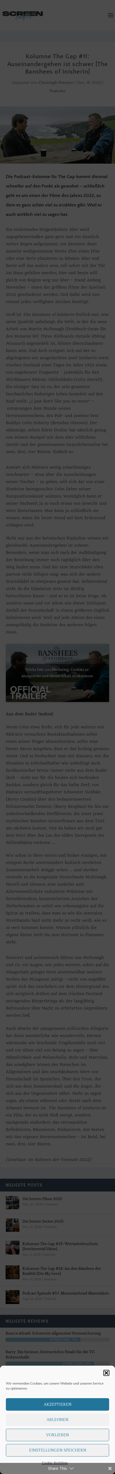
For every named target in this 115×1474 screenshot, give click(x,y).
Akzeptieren (57, 1404)
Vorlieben (57, 1435)
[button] (106, 1373)
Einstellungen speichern (57, 1450)
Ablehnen (57, 1419)
